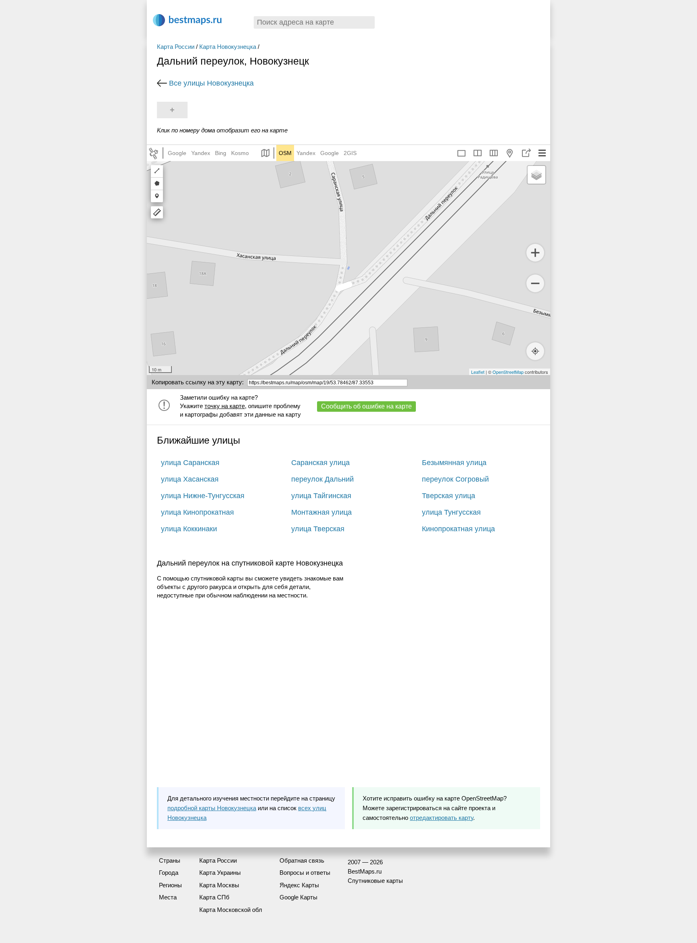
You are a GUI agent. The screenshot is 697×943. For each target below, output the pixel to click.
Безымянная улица (454, 463)
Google (177, 153)
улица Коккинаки (189, 529)
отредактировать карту (441, 817)
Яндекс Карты (299, 885)
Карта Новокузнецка (227, 46)
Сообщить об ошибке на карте (366, 406)
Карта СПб (214, 897)
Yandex (200, 153)
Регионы (170, 885)
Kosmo (240, 153)
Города (168, 872)
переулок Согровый (455, 479)
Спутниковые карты (375, 880)
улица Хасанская (190, 479)
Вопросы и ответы (305, 872)
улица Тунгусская (451, 512)
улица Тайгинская (321, 496)
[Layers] (536, 175)
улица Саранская (190, 463)
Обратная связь (302, 860)
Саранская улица (320, 463)
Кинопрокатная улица (458, 529)
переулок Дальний (322, 479)
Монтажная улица (321, 512)
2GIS (350, 153)
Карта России (175, 46)
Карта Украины (220, 872)
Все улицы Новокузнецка (211, 83)
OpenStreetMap (508, 372)
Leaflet (477, 372)
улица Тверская (317, 529)
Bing (220, 153)
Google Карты (298, 897)
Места (168, 897)
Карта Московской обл (230, 909)
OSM (285, 153)
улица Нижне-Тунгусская (202, 496)
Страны (169, 860)
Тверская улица (448, 496)
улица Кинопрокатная (197, 512)
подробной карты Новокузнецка (211, 808)
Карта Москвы (219, 885)
